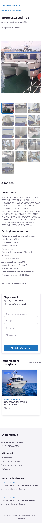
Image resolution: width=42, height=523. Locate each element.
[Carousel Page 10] (7, 144)
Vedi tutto (33, 362)
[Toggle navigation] (38, 8)
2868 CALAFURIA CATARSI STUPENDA (18, 500)
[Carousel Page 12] (34, 144)
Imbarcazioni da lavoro (11, 465)
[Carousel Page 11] (21, 144)
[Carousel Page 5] (21, 120)
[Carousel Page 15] (34, 156)
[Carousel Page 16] (7, 168)
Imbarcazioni (7, 457)
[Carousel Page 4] (7, 120)
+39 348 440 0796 (11, 446)
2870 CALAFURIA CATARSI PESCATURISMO (15, 403)
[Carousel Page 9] (34, 132)
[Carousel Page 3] (34, 108)
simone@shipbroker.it (16, 304)
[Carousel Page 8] (21, 132)
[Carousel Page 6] (34, 120)
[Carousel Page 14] (21, 156)
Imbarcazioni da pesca (11, 461)
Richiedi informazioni (21, 348)
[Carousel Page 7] (7, 132)
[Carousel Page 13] (7, 156)
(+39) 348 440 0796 (15, 300)
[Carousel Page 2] (21, 108)
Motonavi (5, 469)
